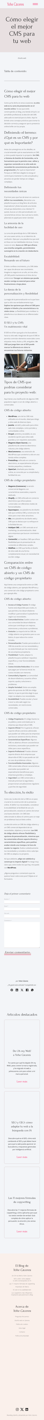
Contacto (22, 1332)
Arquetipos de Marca (22, 1287)
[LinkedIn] (16, 990)
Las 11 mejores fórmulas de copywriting (22, 1284)
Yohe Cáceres (23, 981)
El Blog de (22, 1268)
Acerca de (22, 1309)
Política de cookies (22, 1324)
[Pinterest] (11, 990)
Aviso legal (22, 1328)
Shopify (11, 498)
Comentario (8, 920)
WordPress (12, 416)
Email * (6, 906)
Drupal (11, 434)
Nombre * (7, 899)
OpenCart (12, 469)
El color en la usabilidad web (22, 1290)
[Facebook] (27, 990)
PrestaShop (13, 460)
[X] (22, 990)
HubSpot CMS (13, 527)
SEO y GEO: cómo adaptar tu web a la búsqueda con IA (22, 1126)
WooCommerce (14, 451)
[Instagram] (17, 1409)
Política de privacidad (22, 1336)
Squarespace (13, 510)
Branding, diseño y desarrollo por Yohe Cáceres (22, 1415)
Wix (9, 518)
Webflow (11, 548)
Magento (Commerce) (17, 486)
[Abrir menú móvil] (35, 4)
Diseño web (22, 58)
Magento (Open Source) (17, 443)
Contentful (12, 539)
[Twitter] (22, 1409)
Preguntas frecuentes (22, 1317)
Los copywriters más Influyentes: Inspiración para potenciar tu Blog (22, 1294)
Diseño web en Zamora (22, 1320)
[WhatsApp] (32, 990)
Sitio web (6, 913)
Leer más (22, 1081)
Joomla (11, 425)
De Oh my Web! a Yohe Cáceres (22, 1276)
